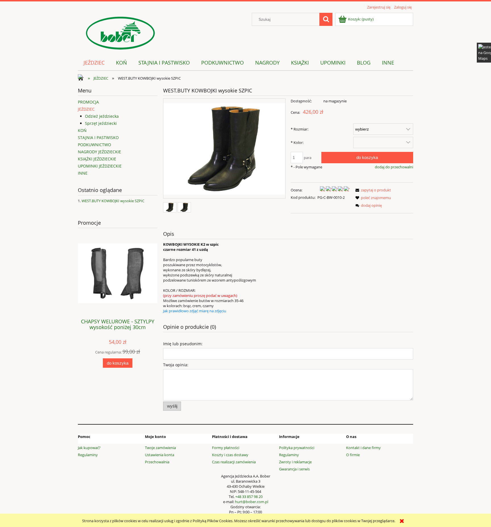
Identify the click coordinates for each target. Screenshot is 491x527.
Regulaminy (88, 454)
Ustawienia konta (159, 454)
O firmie (353, 454)
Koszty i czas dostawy (230, 454)
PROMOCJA (88, 102)
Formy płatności (225, 447)
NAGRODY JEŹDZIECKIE (99, 151)
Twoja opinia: (175, 364)
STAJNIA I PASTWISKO (98, 137)
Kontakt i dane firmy (363, 447)
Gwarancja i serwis (294, 469)
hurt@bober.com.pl (251, 501)
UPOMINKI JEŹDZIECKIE (100, 166)
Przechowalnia (157, 461)
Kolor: (297, 142)
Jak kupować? (89, 447)
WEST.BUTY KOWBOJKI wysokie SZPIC (113, 200)
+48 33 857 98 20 (249, 496)
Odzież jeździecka (102, 116)
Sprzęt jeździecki (101, 123)
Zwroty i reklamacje (295, 461)
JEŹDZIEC (86, 109)
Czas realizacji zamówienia (234, 461)
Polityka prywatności (296, 447)
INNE (83, 173)
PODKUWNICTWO (94, 144)
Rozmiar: (299, 129)
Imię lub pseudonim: (183, 343)
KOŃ (82, 130)
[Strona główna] (120, 32)
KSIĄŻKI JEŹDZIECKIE (97, 159)
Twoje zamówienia (160, 447)
